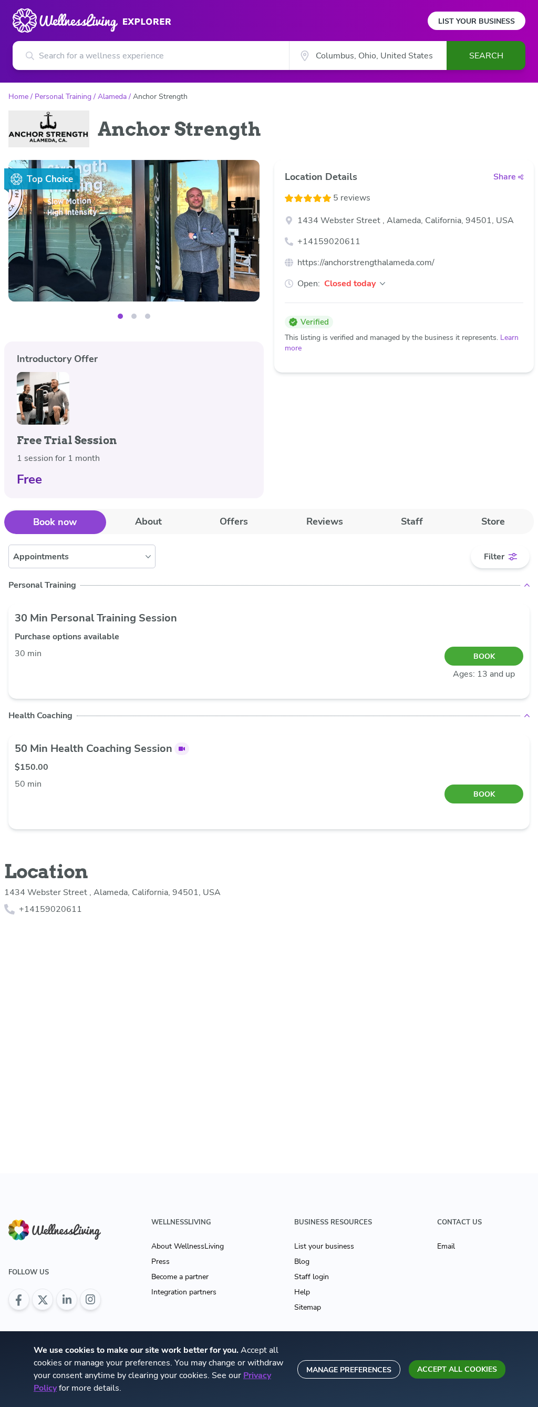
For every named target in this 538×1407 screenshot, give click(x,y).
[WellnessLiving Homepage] (54, 1230)
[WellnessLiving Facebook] (18, 1300)
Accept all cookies (457, 1369)
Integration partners (183, 1292)
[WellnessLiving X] (42, 1300)
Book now (55, 522)
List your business (324, 1246)
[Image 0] (120, 316)
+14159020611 (328, 241)
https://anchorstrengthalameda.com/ (365, 262)
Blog (301, 1262)
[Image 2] (147, 316)
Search (486, 56)
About (148, 521)
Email (446, 1246)
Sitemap (307, 1307)
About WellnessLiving (187, 1246)
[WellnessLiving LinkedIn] (66, 1300)
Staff (412, 521)
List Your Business (476, 21)
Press (160, 1262)
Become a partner (180, 1277)
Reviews (324, 521)
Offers (234, 521)
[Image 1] (134, 316)
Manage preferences (348, 1370)
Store (493, 521)
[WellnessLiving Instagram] (90, 1300)
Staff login (311, 1277)
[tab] (55, 522)
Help (302, 1292)
